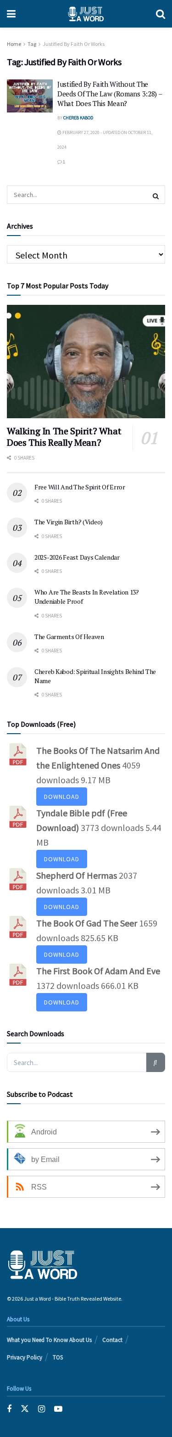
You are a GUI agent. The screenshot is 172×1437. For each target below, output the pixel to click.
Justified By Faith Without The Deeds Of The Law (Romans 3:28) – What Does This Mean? (109, 93)
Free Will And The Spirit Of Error (79, 487)
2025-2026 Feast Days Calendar (77, 557)
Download (61, 796)
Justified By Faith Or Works (74, 43)
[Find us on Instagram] (41, 1408)
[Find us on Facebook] (9, 1408)
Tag (32, 43)
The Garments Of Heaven (69, 636)
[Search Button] (160, 14)
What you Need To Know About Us (49, 1340)
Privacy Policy (24, 1357)
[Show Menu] (11, 14)
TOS (58, 1357)
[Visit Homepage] (85, 14)
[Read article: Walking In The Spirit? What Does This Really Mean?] (86, 361)
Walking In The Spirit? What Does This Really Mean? (64, 437)
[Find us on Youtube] (58, 1408)
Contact (112, 1340)
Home (14, 43)
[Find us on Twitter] (25, 1408)
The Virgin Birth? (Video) (68, 521)
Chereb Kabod (78, 118)
